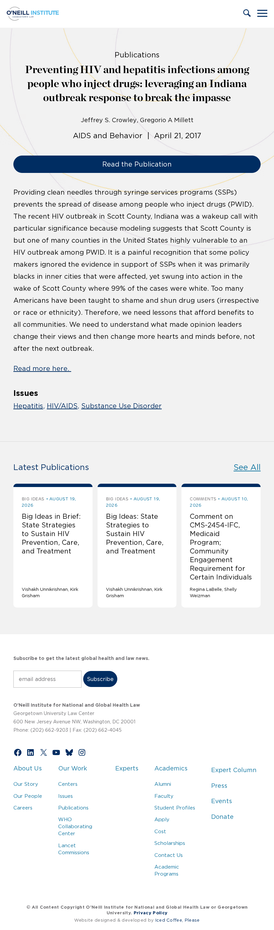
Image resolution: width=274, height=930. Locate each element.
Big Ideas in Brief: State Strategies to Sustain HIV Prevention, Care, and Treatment (51, 534)
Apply (161, 819)
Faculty (163, 796)
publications (137, 55)
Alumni (162, 784)
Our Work (72, 768)
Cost (160, 831)
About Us (27, 768)
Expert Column (234, 770)
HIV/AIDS (62, 406)
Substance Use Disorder (121, 406)
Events (221, 801)
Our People (27, 796)
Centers (68, 784)
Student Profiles (174, 807)
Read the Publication (137, 164)
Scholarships (169, 843)
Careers (22, 807)
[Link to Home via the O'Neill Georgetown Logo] (33, 19)
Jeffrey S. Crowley (109, 120)
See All (247, 467)
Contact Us (168, 855)
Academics (170, 768)
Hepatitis (28, 406)
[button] (247, 13)
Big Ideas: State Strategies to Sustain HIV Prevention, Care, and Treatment (134, 534)
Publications (73, 807)
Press (219, 785)
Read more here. (42, 368)
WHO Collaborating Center (75, 826)
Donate (222, 816)
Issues (65, 796)
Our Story (25, 784)
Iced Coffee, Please (177, 920)
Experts (126, 768)
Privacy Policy (150, 912)
